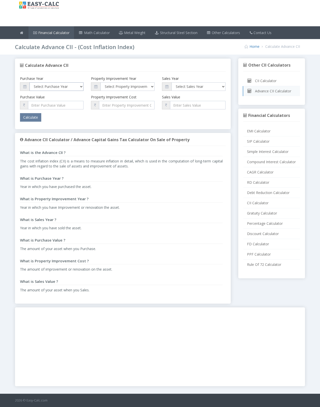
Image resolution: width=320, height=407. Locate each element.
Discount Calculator (263, 233)
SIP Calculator (258, 141)
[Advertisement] (184, 14)
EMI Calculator (258, 131)
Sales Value (171, 97)
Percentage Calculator (265, 223)
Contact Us (263, 32)
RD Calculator (258, 182)
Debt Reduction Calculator (268, 192)
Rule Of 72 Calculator (264, 264)
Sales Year (170, 78)
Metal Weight (134, 32)
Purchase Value (32, 97)
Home (255, 46)
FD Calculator (258, 244)
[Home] (21, 32)
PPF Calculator (259, 254)
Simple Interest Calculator (267, 151)
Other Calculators (225, 32)
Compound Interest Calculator (271, 161)
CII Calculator (265, 80)
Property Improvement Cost (113, 97)
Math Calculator (96, 32)
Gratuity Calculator (262, 213)
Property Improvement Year (113, 78)
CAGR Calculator (260, 172)
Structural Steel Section (178, 32)
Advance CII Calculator (272, 91)
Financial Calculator (53, 32)
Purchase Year (31, 78)
